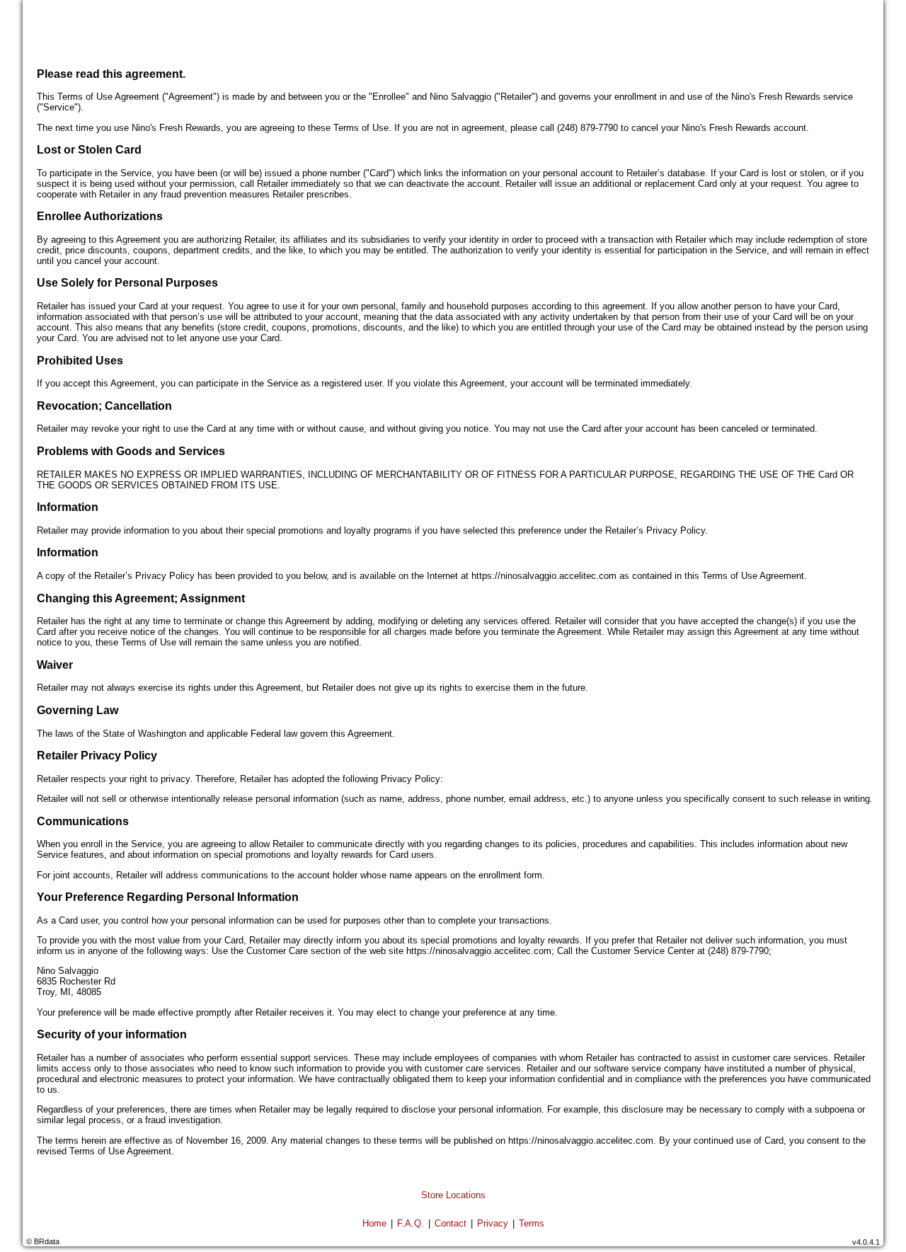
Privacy (492, 1223)
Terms (531, 1223)
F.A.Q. (410, 1223)
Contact (450, 1223)
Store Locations (453, 1195)
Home (374, 1223)
